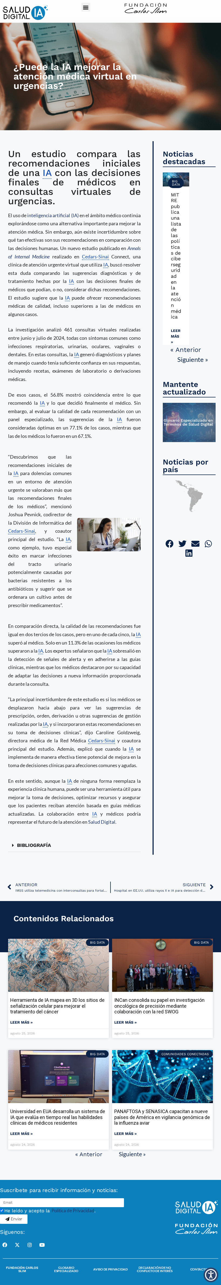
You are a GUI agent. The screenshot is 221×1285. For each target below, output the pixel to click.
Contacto (199, 1269)
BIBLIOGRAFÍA (34, 845)
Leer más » (176, 336)
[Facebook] (5, 1245)
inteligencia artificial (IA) (52, 215)
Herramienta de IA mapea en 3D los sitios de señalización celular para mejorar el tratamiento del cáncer (57, 1005)
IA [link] (47, 172)
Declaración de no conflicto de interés (154, 1269)
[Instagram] (29, 1245)
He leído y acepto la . (50, 1210)
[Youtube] (42, 1245)
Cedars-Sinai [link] (95, 256)
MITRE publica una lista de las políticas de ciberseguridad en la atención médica (176, 256)
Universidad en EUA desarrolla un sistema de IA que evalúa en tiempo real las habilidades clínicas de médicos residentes (57, 1117)
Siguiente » (192, 359)
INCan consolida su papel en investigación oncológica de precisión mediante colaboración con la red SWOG (159, 1005)
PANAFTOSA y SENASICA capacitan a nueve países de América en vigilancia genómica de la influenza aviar (162, 1117)
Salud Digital (101, 822)
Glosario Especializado (66, 1269)
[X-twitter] (17, 1245)
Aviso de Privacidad (110, 1269)
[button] (85, 7)
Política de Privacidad (72, 1210)
